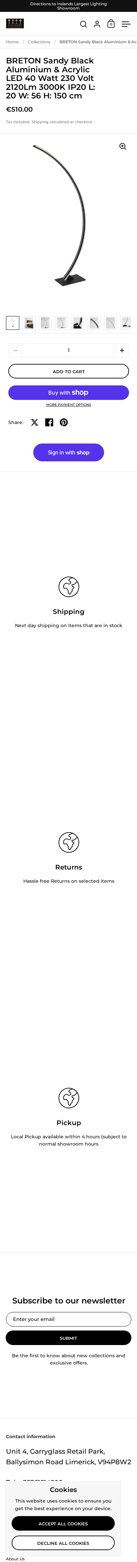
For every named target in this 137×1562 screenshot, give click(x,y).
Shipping (40, 122)
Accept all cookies (63, 1523)
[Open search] (83, 24)
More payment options (68, 405)
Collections (39, 41)
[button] (122, 350)
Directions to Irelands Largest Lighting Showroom (68, 6)
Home (12, 41)
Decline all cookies (63, 1543)
